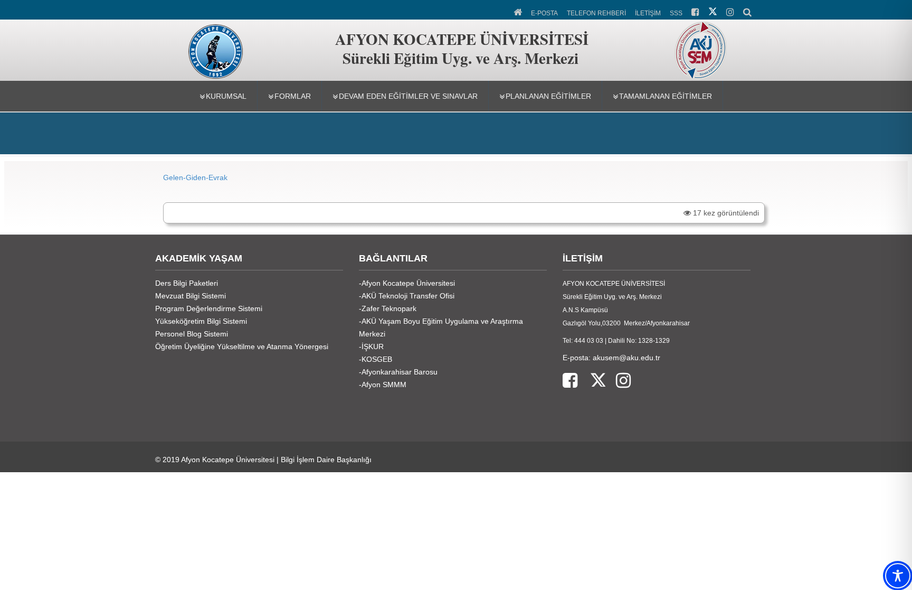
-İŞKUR (371, 346)
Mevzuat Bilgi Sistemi (190, 296)
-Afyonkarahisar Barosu (398, 372)
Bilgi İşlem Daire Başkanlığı (326, 459)
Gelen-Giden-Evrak (195, 177)
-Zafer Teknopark (387, 308)
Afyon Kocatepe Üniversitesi (227, 459)
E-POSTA (544, 13)
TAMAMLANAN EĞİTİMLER (665, 96)
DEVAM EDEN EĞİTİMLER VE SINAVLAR (408, 96)
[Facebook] (570, 381)
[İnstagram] (618, 381)
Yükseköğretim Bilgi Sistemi (201, 321)
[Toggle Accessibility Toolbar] (897, 575)
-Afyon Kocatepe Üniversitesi (407, 283)
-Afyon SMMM (382, 384)
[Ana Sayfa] (518, 11)
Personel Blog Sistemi (191, 334)
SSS (676, 13)
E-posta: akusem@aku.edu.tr (611, 357)
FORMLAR (292, 96)
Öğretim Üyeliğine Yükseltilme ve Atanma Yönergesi (241, 346)
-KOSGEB (375, 359)
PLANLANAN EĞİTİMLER (548, 96)
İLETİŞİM (648, 13)
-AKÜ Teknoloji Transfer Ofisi (406, 296)
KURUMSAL (226, 96)
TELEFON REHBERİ (596, 13)
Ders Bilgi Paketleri (186, 283)
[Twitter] (591, 381)
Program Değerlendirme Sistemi (208, 308)
